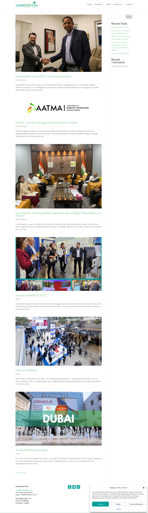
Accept (100, 504)
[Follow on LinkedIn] (69, 487)
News (109, 4)
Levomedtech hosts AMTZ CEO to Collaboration (43, 76)
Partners (24, 80)
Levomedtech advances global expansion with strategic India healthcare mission (58, 214)
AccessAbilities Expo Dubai (31, 450)
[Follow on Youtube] (74, 487)
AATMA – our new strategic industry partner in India (46, 122)
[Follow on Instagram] (78, 487)
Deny (118, 504)
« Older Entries (20, 473)
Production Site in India (119, 27)
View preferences (136, 504)
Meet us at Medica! (26, 370)
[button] (144, 488)
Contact (118, 509)
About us (117, 4)
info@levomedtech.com (24, 490)
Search (129, 17)
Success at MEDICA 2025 (30, 295)
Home (89, 4)
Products (98, 4)
